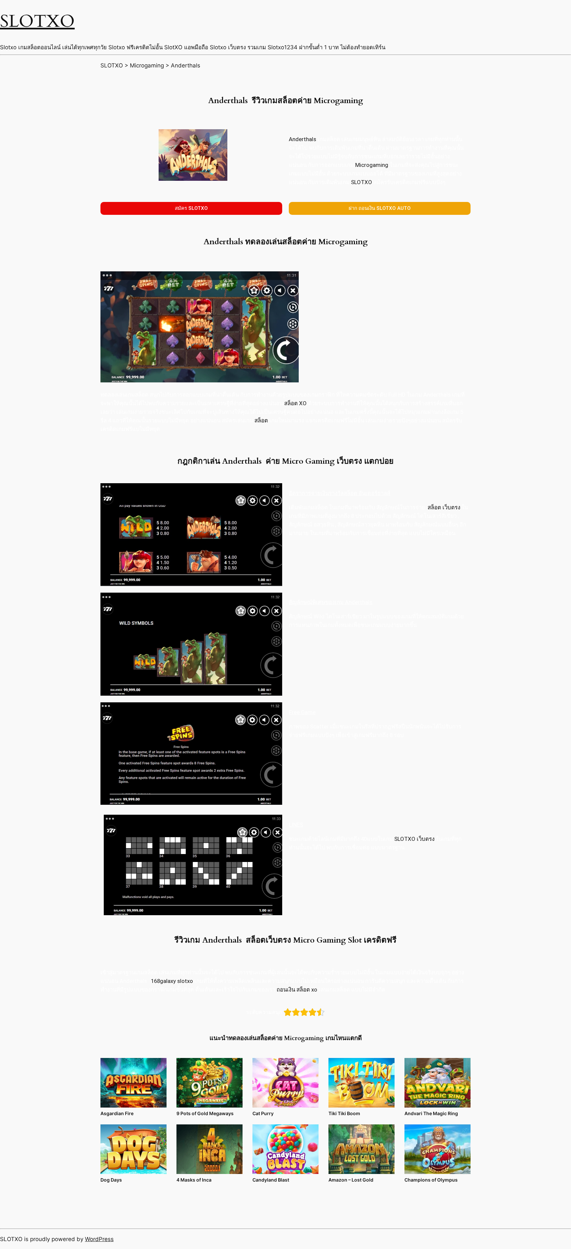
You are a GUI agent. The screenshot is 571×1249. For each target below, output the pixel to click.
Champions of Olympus (431, 1180)
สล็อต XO (295, 403)
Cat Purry (263, 1113)
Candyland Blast (270, 1180)
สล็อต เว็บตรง (444, 507)
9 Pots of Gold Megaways (205, 1113)
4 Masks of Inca (193, 1180)
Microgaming (371, 165)
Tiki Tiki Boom (344, 1113)
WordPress (99, 1239)
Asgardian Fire (116, 1113)
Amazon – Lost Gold (350, 1180)
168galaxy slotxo (172, 981)
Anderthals (302, 139)
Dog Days (111, 1180)
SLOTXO (37, 21)
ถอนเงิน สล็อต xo (297, 989)
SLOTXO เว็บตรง (414, 839)
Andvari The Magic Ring (431, 1113)
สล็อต (261, 420)
